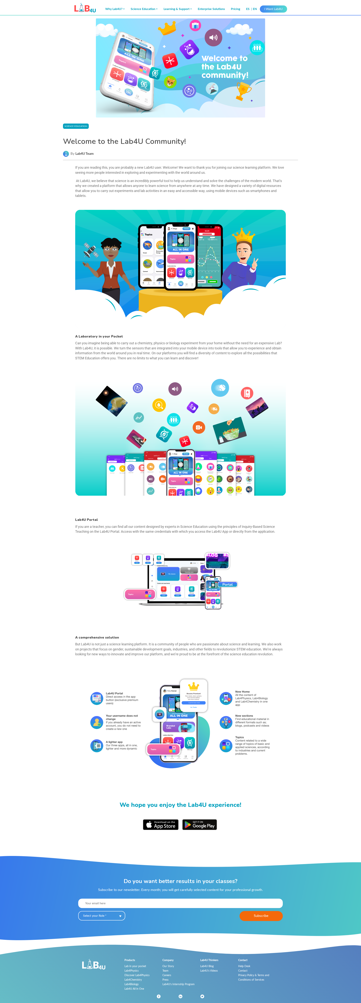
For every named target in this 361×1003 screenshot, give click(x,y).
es (248, 9)
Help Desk (244, 966)
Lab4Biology (131, 984)
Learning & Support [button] (177, 9)
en (255, 9)
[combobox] (101, 915)
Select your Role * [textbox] (94, 915)
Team (165, 970)
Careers (166, 975)
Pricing (235, 9)
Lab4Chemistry (133, 979)
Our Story (168, 966)
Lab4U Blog (207, 966)
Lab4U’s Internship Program (178, 984)
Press (165, 979)
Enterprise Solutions (211, 9)
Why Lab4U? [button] (113, 9)
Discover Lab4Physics (136, 975)
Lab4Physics (131, 970)
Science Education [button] (143, 9)
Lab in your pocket (135, 966)
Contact (242, 970)
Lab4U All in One (134, 988)
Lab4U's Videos (209, 970)
